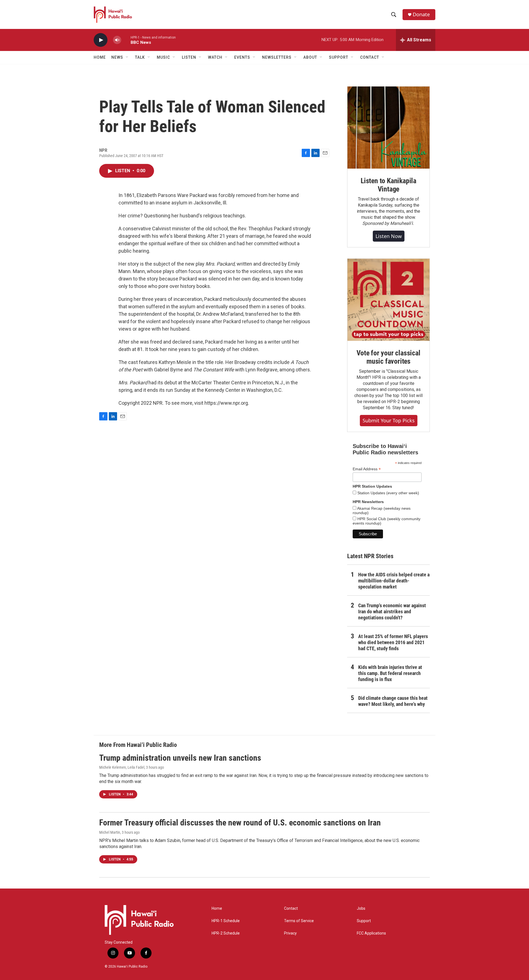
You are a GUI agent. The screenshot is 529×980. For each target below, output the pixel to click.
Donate (421, 14)
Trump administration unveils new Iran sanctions (180, 758)
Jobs (361, 908)
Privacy (290, 933)
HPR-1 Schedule (226, 921)
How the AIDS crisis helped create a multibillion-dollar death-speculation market (394, 581)
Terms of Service (299, 921)
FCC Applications (371, 933)
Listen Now (389, 236)
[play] (100, 40)
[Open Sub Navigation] (127, 57)
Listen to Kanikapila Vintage (388, 185)
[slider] (126, 40)
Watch (215, 57)
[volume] (117, 40)
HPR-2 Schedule (226, 933)
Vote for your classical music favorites (388, 357)
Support (364, 921)
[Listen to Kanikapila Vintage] (388, 128)
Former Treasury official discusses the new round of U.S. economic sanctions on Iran (240, 822)
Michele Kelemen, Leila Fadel (121, 767)
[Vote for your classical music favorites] (388, 300)
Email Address (367, 469)
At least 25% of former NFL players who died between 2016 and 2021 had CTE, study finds (393, 642)
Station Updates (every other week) (387, 493)
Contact (291, 908)
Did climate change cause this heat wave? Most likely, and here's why (393, 701)
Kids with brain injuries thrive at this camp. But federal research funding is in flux (390, 673)
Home (100, 57)
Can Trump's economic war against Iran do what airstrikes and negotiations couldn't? (392, 611)
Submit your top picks (389, 420)
